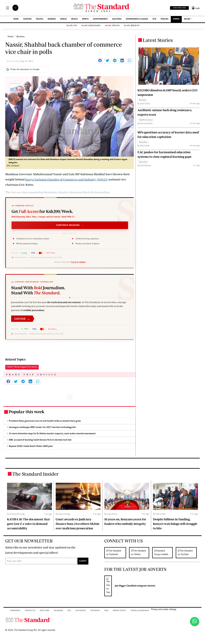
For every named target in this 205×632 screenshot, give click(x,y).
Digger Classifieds (128, 586)
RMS (106, 611)
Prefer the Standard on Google (24, 69)
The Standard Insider (35, 474)
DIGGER (187, 19)
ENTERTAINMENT (100, 19)
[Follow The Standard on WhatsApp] (194, 621)
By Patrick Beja (13, 61)
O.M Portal (80, 611)
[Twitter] (140, 552)
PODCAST (165, 19)
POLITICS (39, 19)
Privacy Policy (119, 611)
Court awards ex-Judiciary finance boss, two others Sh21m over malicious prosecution (77, 524)
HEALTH (74, 19)
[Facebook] (116, 552)
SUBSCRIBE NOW (179, 8)
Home (10, 36)
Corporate (15, 611)
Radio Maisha (92, 26)
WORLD (63, 19)
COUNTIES (27, 19)
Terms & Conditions (140, 611)
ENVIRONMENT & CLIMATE (137, 19)
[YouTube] (188, 552)
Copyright (95, 611)
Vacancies (58, 611)
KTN (154, 19)
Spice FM (113, 26)
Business (21, 36)
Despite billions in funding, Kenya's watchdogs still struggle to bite (175, 524)
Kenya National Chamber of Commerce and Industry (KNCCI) (66, 179)
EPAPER (176, 19)
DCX (69, 611)
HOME (16, 19)
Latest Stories (158, 40)
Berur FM (132, 26)
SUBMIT (83, 561)
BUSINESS (52, 19)
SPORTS (85, 19)
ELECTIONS (116, 19)
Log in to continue (78, 262)
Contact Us (30, 611)
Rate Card (44, 611)
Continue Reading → (70, 225)
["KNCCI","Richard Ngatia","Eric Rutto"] (22, 367)
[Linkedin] (164, 552)
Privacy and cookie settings (163, 609)
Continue (22, 318)
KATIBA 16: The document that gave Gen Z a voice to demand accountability (28, 524)
